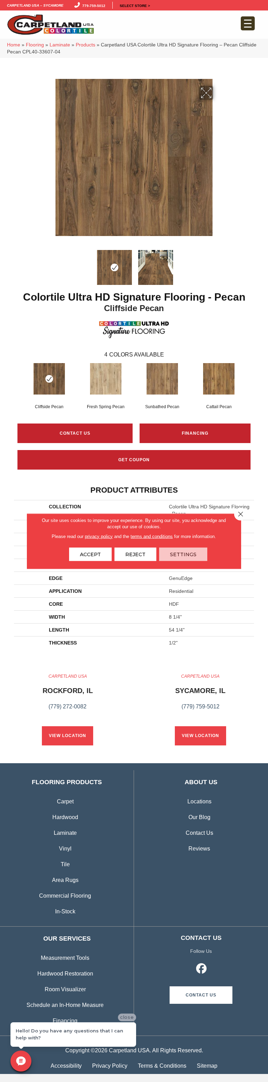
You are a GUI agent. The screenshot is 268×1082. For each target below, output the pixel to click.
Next (217, 263)
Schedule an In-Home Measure (65, 1005)
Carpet (65, 801)
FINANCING (195, 433)
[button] (201, 995)
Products (85, 44)
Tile (65, 864)
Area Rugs (65, 880)
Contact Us (75, 433)
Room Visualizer (65, 989)
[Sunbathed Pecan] (162, 378)
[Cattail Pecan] (219, 378)
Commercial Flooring (65, 896)
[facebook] (201, 969)
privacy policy (99, 536)
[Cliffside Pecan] (49, 378)
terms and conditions (152, 536)
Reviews (199, 849)
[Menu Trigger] (248, 23)
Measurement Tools (65, 958)
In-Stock (65, 911)
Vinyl (65, 849)
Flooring (35, 44)
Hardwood (65, 817)
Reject (135, 554)
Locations (199, 801)
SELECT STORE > (135, 5)
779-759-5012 (92, 5)
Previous (50, 263)
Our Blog (199, 817)
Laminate (60, 44)
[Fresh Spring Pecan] (105, 378)
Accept (90, 554)
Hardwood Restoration (65, 974)
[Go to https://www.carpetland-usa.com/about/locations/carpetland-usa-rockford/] (68, 695)
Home (13, 44)
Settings (183, 554)
